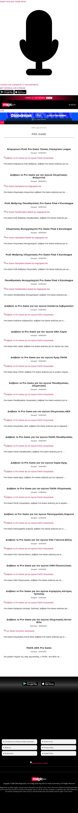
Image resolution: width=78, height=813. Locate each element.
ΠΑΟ (8, 2)
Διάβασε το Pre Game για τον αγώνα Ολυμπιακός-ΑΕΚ (39, 411)
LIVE (2, 111)
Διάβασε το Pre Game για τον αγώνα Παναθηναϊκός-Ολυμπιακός (39, 384)
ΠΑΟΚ (17, 2)
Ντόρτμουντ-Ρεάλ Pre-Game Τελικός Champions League (39, 149)
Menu (73, 105)
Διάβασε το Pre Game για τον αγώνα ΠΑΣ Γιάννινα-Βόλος (39, 540)
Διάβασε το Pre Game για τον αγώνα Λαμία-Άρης (39, 463)
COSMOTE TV (18, 85)
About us (8, 747)
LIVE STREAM (19, 88)
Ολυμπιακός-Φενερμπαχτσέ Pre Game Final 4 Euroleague (39, 229)
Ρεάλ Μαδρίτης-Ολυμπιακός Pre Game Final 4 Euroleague (39, 254)
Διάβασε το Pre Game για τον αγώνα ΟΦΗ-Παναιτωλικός (39, 565)
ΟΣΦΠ (2, 2)
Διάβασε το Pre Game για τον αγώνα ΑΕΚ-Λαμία (39, 331)
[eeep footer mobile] (39, 763)
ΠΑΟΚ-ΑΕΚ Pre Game (39, 648)
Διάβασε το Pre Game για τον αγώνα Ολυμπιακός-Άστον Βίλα (39, 621)
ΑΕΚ (13, 2)
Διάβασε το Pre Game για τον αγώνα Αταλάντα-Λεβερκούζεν (39, 306)
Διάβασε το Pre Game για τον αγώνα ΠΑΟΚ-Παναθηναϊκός (39, 437)
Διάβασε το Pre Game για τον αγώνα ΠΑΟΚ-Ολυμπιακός (39, 488)
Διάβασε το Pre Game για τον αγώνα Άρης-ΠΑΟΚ (39, 357)
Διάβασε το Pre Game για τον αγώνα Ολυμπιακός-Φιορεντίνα (39, 176)
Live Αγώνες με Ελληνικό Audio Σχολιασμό (19, 741)
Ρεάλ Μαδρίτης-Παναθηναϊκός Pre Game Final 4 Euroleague (39, 203)
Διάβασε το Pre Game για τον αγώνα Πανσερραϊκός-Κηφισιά (39, 514)
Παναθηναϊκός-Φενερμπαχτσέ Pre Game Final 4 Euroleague (39, 280)
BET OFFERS (6, 88)
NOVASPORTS (31, 85)
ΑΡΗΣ (23, 2)
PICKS (2, 122)
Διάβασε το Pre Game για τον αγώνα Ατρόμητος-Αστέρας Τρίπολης (39, 592)
